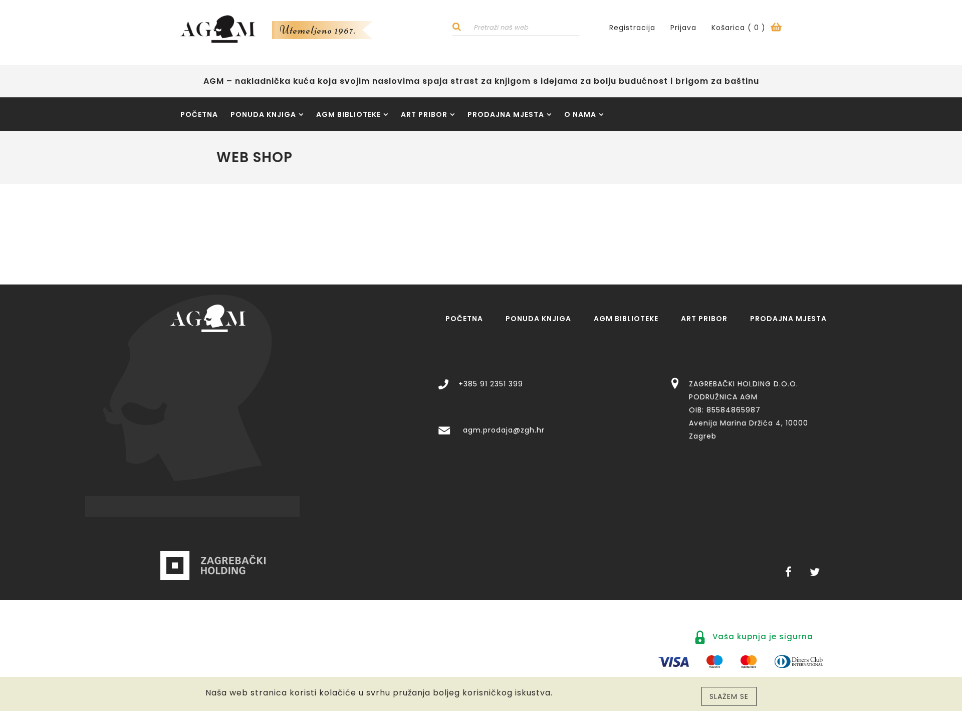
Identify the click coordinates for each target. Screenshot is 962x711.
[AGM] (208, 318)
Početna (199, 114)
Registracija (632, 28)
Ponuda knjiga (263, 114)
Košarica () (739, 28)
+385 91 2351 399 (490, 384)
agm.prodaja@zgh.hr (504, 430)
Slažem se (729, 696)
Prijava (683, 28)
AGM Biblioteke (348, 114)
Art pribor (424, 114)
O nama (580, 114)
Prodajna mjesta (505, 114)
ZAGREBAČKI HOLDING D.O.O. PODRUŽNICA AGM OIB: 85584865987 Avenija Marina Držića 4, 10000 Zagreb (748, 410)
